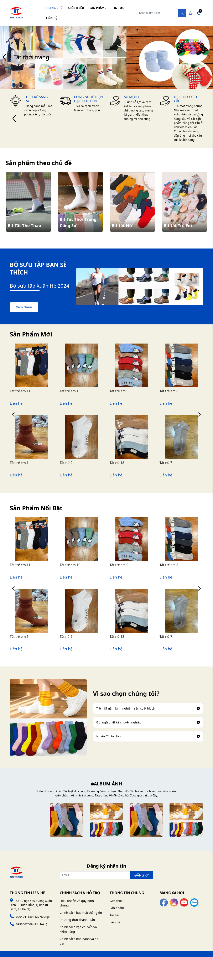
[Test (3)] (66, 820)
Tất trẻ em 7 (169, 391)
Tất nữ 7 (116, 462)
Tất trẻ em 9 (69, 391)
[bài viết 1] (26, 820)
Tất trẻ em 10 (20, 391)
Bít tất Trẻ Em (178, 225)
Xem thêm (24, 307)
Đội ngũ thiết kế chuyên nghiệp (118, 722)
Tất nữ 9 (16, 462)
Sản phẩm (97, 8)
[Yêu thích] (27, 373)
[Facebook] (164, 902)
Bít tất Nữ (122, 225)
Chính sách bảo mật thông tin (81, 912)
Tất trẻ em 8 (119, 391)
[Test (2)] (106, 820)
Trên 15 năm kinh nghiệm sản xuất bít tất (125, 708)
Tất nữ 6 (166, 462)
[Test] (186, 820)
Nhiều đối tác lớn (108, 736)
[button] (4, 57)
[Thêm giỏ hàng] (36, 373)
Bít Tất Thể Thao (24, 225)
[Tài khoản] (190, 13)
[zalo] (194, 902)
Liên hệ (51, 18)
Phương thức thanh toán (77, 919)
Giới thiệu (76, 8)
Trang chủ (54, 8)
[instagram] (174, 902)
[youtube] (184, 902)
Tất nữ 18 (67, 462)
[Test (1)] (146, 820)
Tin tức (118, 8)
